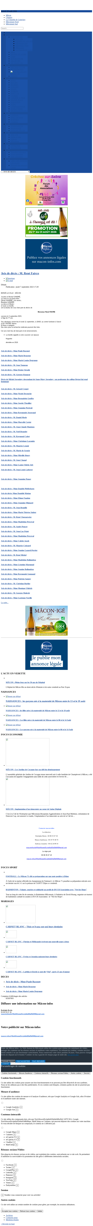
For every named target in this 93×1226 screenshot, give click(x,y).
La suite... (4, 603)
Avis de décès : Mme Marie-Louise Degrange (19, 360)
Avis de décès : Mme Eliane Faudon (15, 498)
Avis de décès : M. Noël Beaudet (14, 432)
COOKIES (5, 1064)
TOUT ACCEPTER (23, 1061)
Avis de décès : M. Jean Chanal (14, 460)
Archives (9, 1215)
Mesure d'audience (25, 1073)
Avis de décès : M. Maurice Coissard (16, 546)
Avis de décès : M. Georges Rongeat (15, 375)
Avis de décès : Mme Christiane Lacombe (18, 441)
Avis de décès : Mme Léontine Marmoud (17, 565)
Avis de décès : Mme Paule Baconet (15, 351)
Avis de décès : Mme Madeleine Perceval (17, 522)
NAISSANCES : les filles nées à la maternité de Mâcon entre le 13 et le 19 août (38, 711)
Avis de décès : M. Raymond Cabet (15, 436)
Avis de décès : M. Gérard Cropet (14, 389)
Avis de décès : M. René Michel (13, 555)
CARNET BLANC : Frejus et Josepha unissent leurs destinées (31, 957)
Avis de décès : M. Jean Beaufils (14, 508)
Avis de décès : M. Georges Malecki (15, 593)
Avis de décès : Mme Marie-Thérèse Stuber (18, 512)
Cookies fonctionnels (9, 1073)
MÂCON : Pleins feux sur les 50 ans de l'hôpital (25, 682)
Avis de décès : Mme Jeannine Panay (16, 479)
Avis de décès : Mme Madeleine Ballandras (18, 560)
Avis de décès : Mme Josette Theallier (16, 403)
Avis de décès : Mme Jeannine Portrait (16, 408)
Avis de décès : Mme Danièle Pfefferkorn (17, 489)
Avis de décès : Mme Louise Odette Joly (17, 465)
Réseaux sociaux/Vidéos (59, 1073)
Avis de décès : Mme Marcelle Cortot (16, 422)
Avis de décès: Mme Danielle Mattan (16, 493)
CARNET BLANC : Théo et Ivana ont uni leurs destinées (34, 926)
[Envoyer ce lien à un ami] (9, 281)
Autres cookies (76, 1073)
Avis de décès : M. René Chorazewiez (16, 517)
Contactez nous (12, 1218)
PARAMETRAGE (8, 1061)
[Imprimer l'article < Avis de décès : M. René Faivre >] (10, 278)
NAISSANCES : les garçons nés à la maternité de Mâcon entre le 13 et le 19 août (45, 701)
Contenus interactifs (42, 1073)
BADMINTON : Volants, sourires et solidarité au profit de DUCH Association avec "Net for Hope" (46, 890)
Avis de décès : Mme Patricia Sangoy (16, 579)
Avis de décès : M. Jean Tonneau (14, 365)
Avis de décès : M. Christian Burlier (15, 584)
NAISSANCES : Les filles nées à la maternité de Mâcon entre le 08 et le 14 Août (38, 720)
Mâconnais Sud (12, 24)
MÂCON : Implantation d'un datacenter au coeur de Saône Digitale (33, 809)
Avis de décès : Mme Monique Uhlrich (16, 588)
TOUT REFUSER (38, 1061)
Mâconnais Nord (12, 22)
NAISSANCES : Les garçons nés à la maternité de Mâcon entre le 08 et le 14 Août (39, 730)
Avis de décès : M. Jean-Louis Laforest (17, 470)
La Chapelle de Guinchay (15, 20)
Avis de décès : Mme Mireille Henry (15, 455)
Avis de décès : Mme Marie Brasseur (16, 356)
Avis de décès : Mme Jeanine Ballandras (17, 569)
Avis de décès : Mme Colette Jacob (15, 541)
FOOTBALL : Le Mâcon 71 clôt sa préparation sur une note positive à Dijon (37, 876)
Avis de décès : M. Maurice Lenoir (15, 446)
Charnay (9, 17)
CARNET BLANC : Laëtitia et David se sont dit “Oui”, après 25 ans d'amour (38, 972)
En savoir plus (73, 1055)
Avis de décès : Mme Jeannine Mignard (17, 503)
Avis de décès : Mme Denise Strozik (15, 370)
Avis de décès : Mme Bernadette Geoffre (17, 398)
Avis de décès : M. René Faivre (20, 273)
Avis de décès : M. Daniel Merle (14, 417)
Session (86, 1073)
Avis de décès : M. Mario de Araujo (15, 451)
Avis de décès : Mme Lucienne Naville (16, 598)
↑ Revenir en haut (8, 1224)
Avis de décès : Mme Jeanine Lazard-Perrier (19, 550)
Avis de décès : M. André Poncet (14, 527)
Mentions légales (12, 1220)
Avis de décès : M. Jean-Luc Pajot (15, 531)
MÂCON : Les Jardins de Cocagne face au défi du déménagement (33, 770)
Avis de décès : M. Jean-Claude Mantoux (18, 427)
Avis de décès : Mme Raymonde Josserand (18, 413)
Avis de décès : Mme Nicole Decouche (16, 394)
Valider (39, 1211)
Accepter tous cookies (10, 1211)
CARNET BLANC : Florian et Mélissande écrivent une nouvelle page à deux (37, 942)
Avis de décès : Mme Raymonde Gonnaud (18, 574)
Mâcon (8, 15)
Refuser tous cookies (27, 1211)
